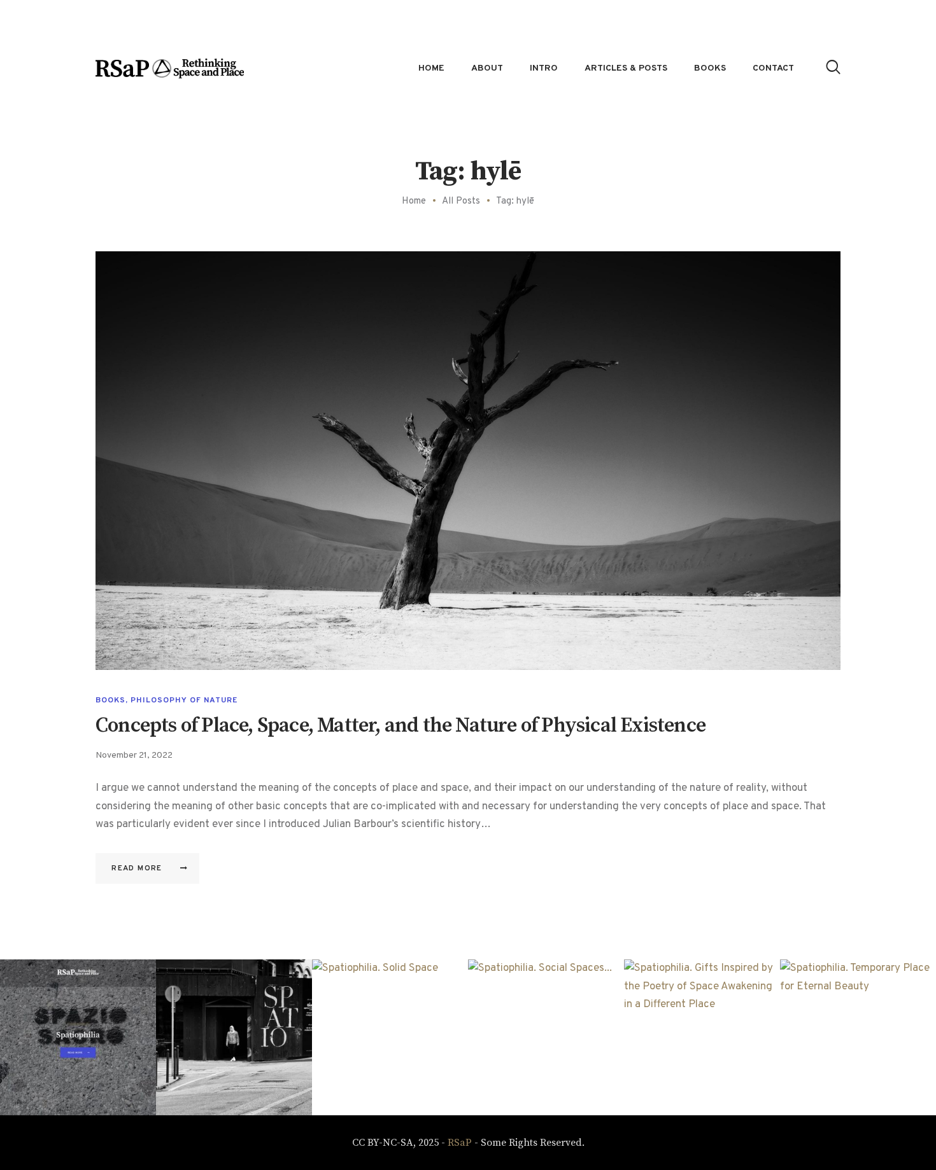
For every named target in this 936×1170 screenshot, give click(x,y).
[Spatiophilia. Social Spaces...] (546, 1037)
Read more (136, 868)
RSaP (460, 1142)
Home (414, 201)
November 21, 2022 (134, 755)
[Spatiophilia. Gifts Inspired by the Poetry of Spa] (702, 1037)
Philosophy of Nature (184, 700)
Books (110, 700)
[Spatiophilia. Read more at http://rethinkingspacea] (78, 1037)
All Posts (461, 201)
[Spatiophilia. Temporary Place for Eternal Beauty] (858, 1037)
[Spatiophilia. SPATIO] (234, 1037)
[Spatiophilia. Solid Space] (390, 1037)
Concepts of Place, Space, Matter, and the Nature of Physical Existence (401, 726)
